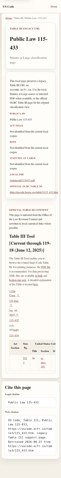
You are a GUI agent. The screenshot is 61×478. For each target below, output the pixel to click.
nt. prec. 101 (43, 362)
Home (54, 6)
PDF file (45, 267)
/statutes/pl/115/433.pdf (22, 180)
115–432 (14, 320)
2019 (12, 314)
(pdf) (16, 329)
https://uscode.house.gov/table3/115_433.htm (34, 192)
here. (35, 284)
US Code (8, 6)
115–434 (14, 335)
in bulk (39, 275)
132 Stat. (14, 301)
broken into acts (17, 280)
